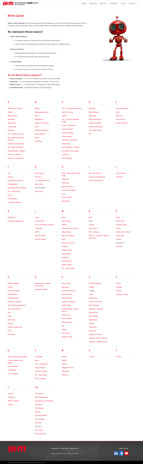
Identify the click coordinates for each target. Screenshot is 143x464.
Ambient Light (12, 126)
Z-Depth (10, 404)
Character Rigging (67, 133)
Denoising (92, 108)
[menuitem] (84, 3)
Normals (91, 224)
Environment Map (121, 123)
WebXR (64, 364)
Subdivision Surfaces (95, 334)
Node (90, 217)
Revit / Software (67, 318)
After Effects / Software (15, 108)
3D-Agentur (38, 404)
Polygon (10, 323)
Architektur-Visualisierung (16, 143)
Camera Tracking (67, 112)
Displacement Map (95, 123)
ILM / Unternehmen (95, 173)
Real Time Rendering (68, 290)
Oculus (118, 228)
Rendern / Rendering (68, 301)
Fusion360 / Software (14, 202)
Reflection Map (66, 294)
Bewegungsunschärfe (42, 112)
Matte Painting (66, 232)
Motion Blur (65, 257)
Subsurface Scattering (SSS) (98, 341)
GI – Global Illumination (42, 180)
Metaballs (65, 246)
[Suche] (138, 3)
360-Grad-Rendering (41, 397)
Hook (63, 194)
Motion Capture (67, 261)
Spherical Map (93, 316)
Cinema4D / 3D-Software (70, 140)
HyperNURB (66, 201)
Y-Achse (118, 356)
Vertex (37, 360)
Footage (10, 177)
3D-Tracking (39, 430)
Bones (37, 126)
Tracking (118, 290)
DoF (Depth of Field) (95, 130)
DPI (90, 134)
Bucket (37, 137)
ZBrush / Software (13, 401)
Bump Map (38, 141)
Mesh (63, 239)
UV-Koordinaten (13, 366)
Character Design (67, 129)
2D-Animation (39, 393)
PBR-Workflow (12, 294)
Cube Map (65, 154)
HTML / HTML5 (67, 197)
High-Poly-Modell (67, 186)
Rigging (64, 329)
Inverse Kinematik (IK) (96, 180)
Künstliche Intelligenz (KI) (16, 221)
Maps (63, 217)
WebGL (64, 356)
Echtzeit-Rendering (122, 108)
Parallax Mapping (13, 283)
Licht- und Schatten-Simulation (44, 224)
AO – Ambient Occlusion (15, 134)
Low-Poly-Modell (40, 239)
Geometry (38, 177)
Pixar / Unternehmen (14, 309)
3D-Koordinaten (40, 419)
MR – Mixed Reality (68, 268)
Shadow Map (93, 298)
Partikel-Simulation (14, 290)
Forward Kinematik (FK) (15, 180)
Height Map (65, 183)
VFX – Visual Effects (41, 364)
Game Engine (39, 173)
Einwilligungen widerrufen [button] (73, 453)
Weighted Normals (68, 367)
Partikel (10, 287)
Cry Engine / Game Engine (70, 151)
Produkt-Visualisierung (15, 327)
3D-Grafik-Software (41, 415)
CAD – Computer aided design (71, 108)
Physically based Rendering (16, 305)
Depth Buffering (94, 112)
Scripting (91, 287)
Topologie (119, 287)
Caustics (64, 116)
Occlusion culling (121, 224)
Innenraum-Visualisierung (97, 177)
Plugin (10, 316)
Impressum (55, 448)
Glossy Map (39, 184)
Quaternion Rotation (41, 289)
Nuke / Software (94, 232)
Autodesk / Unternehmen (16, 158)
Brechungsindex (40, 134)
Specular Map (93, 312)
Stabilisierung (93, 320)
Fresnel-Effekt (12, 199)
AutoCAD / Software (14, 154)
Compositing (66, 143)
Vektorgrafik (38, 356)
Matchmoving (66, 221)
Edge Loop (119, 116)
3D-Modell (38, 423)
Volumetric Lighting (41, 371)
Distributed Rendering (96, 126)
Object (118, 217)
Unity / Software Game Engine (17, 356)
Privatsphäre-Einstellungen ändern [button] (58, 453)
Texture (118, 283)
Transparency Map (122, 294)
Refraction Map (67, 298)
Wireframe (65, 375)
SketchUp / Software (95, 301)
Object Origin (120, 221)
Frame (10, 195)
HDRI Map (65, 179)
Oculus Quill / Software (123, 232)
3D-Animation (39, 408)
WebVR (64, 360)
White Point (65, 371)
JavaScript (119, 177)
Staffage (91, 323)
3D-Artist (37, 412)
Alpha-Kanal (11, 123)
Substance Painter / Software (98, 338)
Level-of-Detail (39, 221)
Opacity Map (120, 235)
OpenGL (118, 239)
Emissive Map (120, 119)
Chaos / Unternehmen (69, 125)
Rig (63, 326)
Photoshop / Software (14, 301)
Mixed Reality (66, 254)
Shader (91, 294)
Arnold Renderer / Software (16, 151)
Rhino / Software (67, 322)
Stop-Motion (93, 327)
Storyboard (92, 331)
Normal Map (93, 228)
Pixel (9, 312)
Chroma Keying (67, 136)
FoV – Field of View (14, 191)
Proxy (10, 331)
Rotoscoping (66, 333)
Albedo (10, 112)
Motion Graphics (67, 265)
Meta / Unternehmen (68, 243)
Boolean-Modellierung (42, 130)
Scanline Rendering (95, 283)
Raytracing (65, 287)
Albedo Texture (12, 116)
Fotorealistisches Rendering (16, 188)
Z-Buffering (11, 397)
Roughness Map (67, 337)
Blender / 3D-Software (42, 123)
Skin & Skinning (94, 305)
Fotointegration (12, 184)
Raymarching (66, 283)
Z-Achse (10, 393)
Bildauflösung (39, 119)
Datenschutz (74, 448)
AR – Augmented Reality (15, 147)
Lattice (37, 217)
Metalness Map (67, 250)
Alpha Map (11, 119)
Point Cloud (11, 320)
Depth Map (92, 116)
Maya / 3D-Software (68, 235)
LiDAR (37, 232)
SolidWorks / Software (96, 309)
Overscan (119, 246)
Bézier (37, 116)
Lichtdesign (38, 228)
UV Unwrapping (13, 373)
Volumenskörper (40, 367)
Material (64, 224)
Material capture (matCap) (70, 228)
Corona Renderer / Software (71, 147)
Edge (117, 112)
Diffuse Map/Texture (95, 119)
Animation (11, 130)
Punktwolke (11, 334)
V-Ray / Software (40, 378)
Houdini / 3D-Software (69, 190)
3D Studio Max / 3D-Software (44, 401)
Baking (37, 108)
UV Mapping (12, 370)
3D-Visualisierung (40, 433)
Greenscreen (39, 191)
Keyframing (11, 217)
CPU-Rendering (67, 158)
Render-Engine (66, 305)
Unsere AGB (64, 448)
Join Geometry (120, 173)
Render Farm (66, 315)
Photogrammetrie (13, 298)
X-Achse (91, 356)
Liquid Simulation (40, 235)
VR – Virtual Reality (41, 375)
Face (9, 173)
